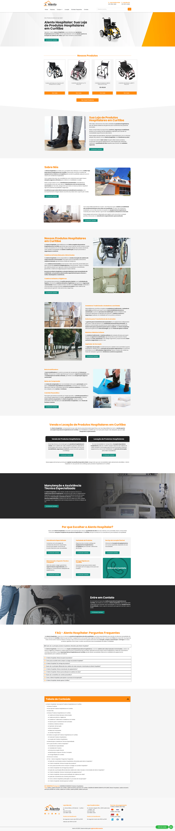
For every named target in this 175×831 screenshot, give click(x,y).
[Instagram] (48, 813)
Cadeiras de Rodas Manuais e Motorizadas (60, 715)
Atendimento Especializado (56, 746)
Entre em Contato (53, 757)
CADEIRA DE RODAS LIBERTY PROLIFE (126, 83)
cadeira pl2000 (74, 789)
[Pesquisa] (129, 9)
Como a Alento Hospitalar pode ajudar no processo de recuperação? (67, 779)
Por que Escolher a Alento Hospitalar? (58, 743)
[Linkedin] (52, 813)
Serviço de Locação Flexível (56, 750)
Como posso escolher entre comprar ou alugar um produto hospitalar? (68, 765)
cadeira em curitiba (65, 789)
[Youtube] (55, 813)
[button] (128, 699)
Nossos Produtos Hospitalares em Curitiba (59, 713)
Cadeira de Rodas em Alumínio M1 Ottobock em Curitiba (54, 83)
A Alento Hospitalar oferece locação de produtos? (62, 763)
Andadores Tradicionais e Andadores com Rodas (62, 719)
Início (45, 17)
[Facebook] (45, 813)
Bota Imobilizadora (54, 728)
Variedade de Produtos (55, 748)
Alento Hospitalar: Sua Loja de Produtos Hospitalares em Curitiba (64, 704)
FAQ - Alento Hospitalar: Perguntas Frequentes (60, 759)
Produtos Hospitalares (77, 786)
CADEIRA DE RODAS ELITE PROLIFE (79, 83)
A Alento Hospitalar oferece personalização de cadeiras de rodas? (67, 774)
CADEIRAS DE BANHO (65, 786)
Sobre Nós (51, 711)
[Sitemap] (59, 813)
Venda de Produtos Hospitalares (57, 737)
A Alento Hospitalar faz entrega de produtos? (61, 768)
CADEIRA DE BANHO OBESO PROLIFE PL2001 (102, 83)
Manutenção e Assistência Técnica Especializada (61, 741)
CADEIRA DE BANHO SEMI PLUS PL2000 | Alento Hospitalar (103, 787)
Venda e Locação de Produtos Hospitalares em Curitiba (63, 735)
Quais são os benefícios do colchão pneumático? (62, 776)
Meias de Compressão (55, 730)
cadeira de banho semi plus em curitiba (77, 787)
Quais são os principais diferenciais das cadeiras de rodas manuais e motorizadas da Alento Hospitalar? (76, 770)
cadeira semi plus (83, 789)
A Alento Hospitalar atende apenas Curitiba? (61, 781)
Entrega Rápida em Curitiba (56, 754)
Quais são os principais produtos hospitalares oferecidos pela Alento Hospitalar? (70, 761)
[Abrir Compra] (61, 9)
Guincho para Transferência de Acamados (60, 721)
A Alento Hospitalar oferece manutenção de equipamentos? (65, 772)
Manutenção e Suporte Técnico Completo (60, 752)
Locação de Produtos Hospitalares (58, 739)
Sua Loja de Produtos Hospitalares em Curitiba (60, 708)
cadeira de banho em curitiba (59, 787)
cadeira (49, 787)
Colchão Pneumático (54, 732)
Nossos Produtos (52, 706)
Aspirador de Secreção (55, 726)
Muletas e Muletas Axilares (56, 724)
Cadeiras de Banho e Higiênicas (57, 717)
